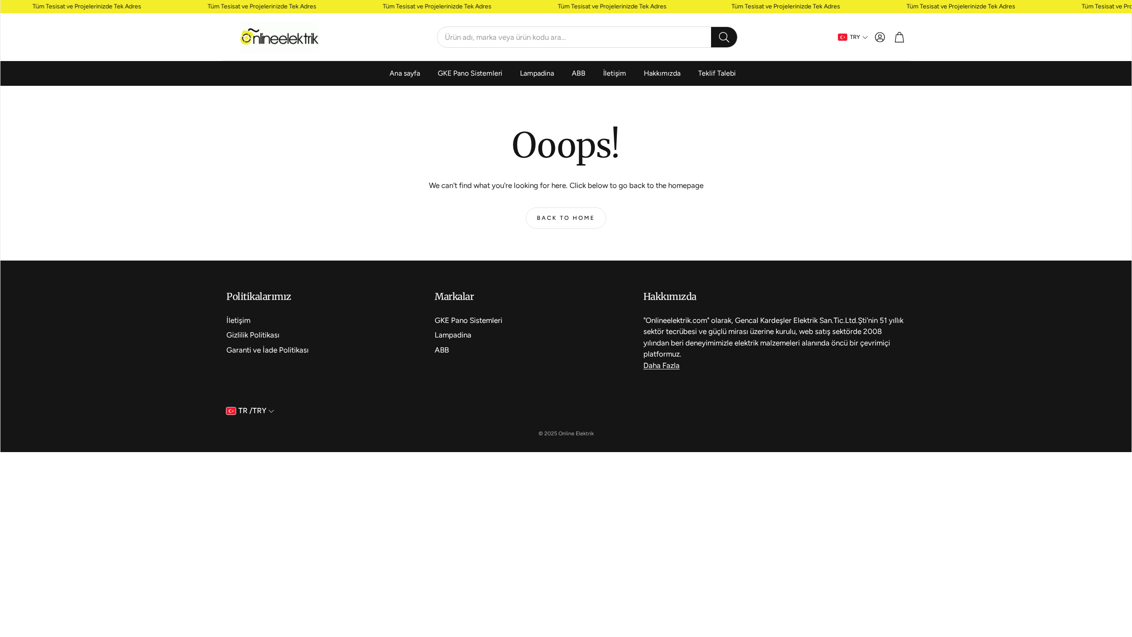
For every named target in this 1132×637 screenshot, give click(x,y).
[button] (587, 37)
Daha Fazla (661, 365)
